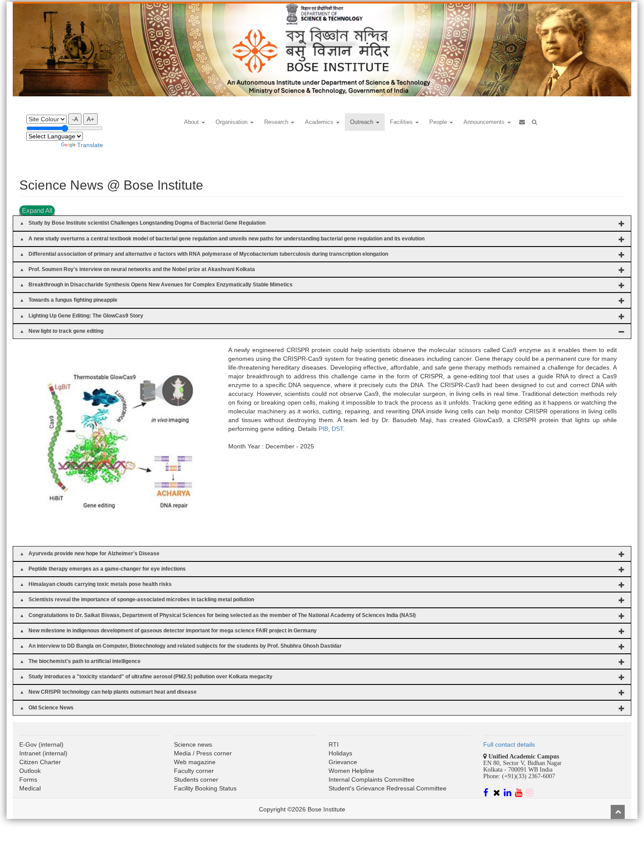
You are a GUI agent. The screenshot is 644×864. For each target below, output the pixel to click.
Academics (320, 122)
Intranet (30, 753)
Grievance (343, 761)
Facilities (402, 122)
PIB (323, 428)
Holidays (340, 753)
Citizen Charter (40, 761)
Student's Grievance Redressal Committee (387, 788)
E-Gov (28, 744)
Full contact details (509, 744)
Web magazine (195, 761)
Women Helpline (351, 770)
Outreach (362, 122)
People (439, 122)
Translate (90, 144)
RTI (334, 744)
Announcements (485, 122)
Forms (28, 779)
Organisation (232, 122)
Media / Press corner (203, 753)
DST (337, 428)
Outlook (30, 770)
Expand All (37, 210)
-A (75, 119)
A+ (90, 119)
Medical (30, 788)
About (192, 122)
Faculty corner (194, 770)
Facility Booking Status (205, 788)
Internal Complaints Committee (371, 779)
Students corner (196, 779)
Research (277, 122)
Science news (193, 744)
